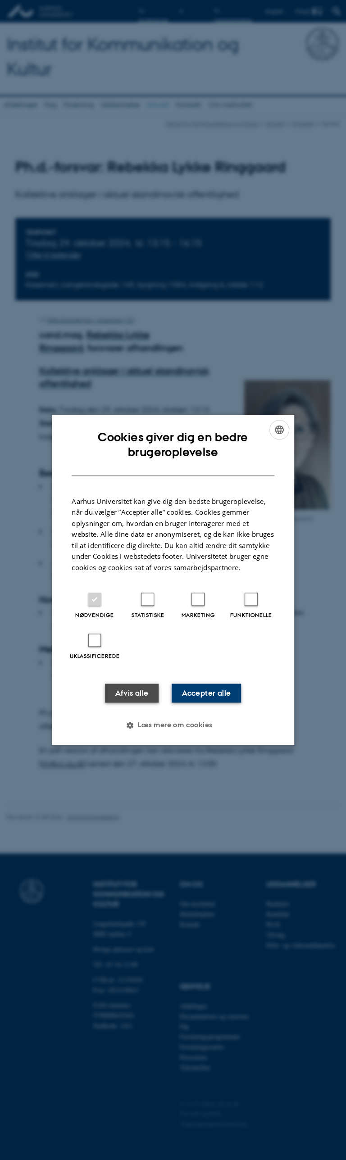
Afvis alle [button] (132, 693)
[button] (172, 725)
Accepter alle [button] (206, 693)
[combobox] (279, 429)
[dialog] (173, 580)
